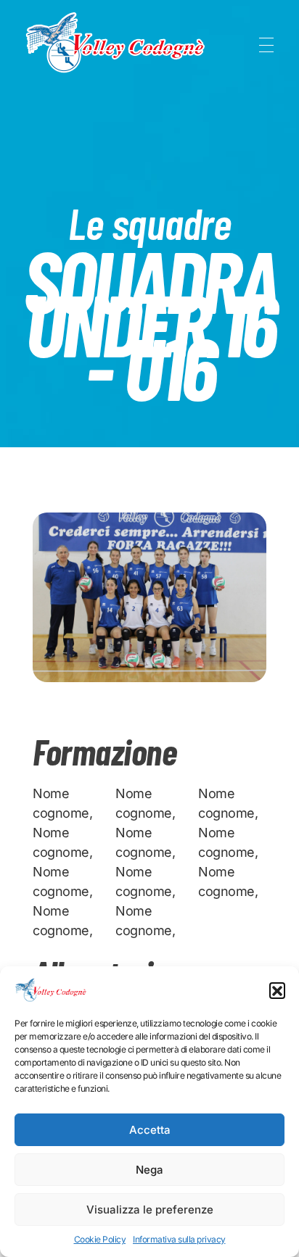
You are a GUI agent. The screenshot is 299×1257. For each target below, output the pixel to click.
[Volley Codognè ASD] (115, 42)
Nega (149, 1170)
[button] (277, 990)
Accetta (150, 1130)
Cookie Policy (100, 1239)
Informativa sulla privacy (179, 1239)
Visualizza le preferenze (149, 1209)
